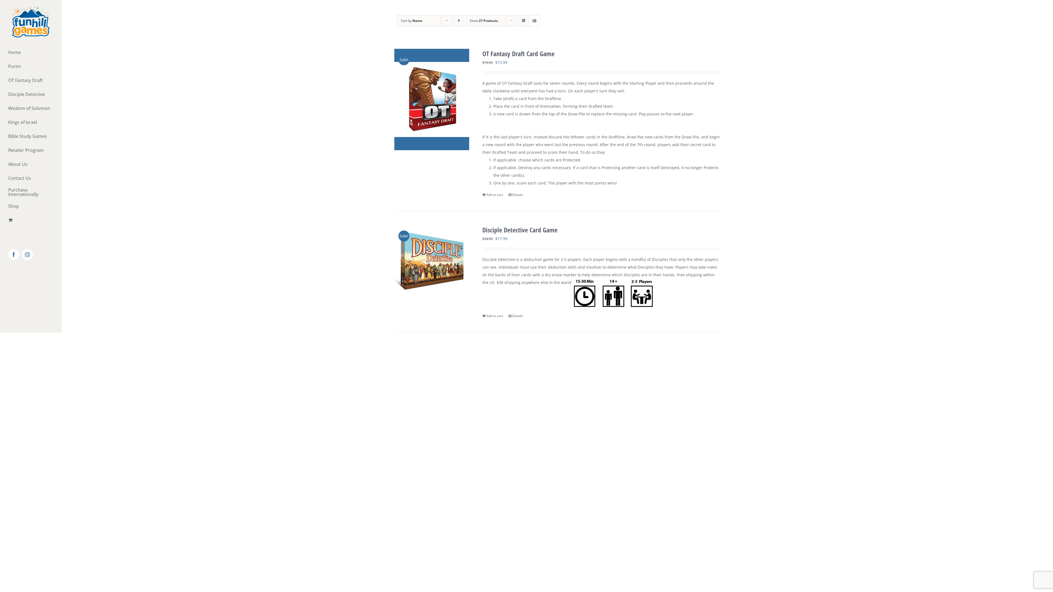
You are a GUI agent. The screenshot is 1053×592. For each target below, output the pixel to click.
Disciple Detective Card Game (519, 229)
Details (517, 194)
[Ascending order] (459, 20)
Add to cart (494, 194)
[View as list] (534, 20)
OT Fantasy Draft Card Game (518, 53)
